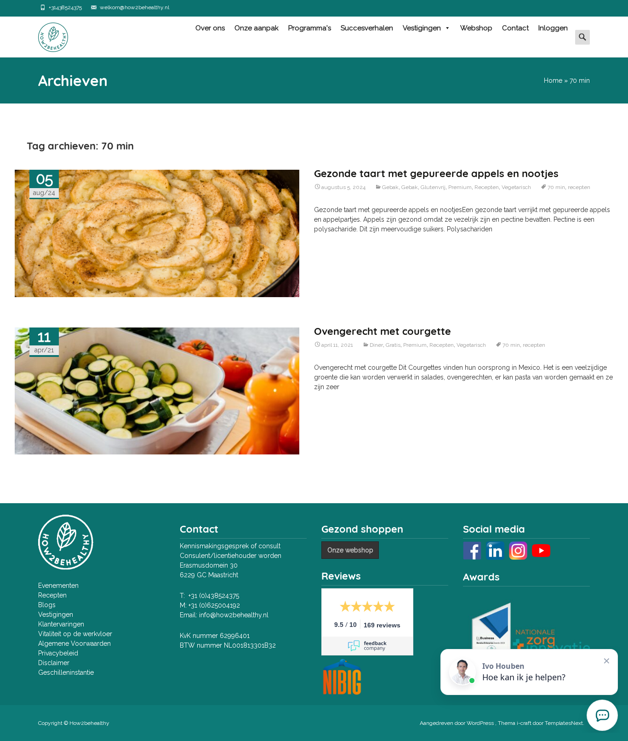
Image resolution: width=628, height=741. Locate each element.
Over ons (210, 28)
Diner (376, 345)
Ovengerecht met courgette (382, 331)
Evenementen (58, 585)
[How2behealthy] (45, 35)
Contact (515, 28)
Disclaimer (53, 662)
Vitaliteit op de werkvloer (75, 634)
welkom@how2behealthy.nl (134, 7)
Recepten (486, 187)
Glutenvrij (433, 187)
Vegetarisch (516, 187)
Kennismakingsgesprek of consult (230, 546)
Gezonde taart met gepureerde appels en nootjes (436, 173)
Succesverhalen (367, 28)
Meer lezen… (332, 244)
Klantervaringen (61, 624)
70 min (556, 187)
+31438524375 (65, 7)
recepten (579, 187)
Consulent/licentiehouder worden (230, 555)
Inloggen (553, 28)
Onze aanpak (256, 28)
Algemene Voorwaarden (74, 643)
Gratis (393, 345)
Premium (460, 187)
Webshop (476, 28)
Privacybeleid (58, 653)
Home (553, 80)
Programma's (309, 28)
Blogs (47, 605)
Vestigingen (422, 28)
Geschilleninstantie (66, 672)
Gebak (390, 187)
